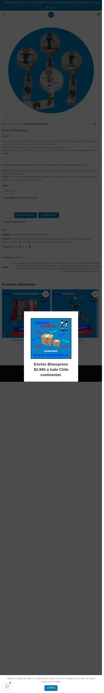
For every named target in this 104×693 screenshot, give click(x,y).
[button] (7, 686)
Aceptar (51, 688)
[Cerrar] (76, 308)
